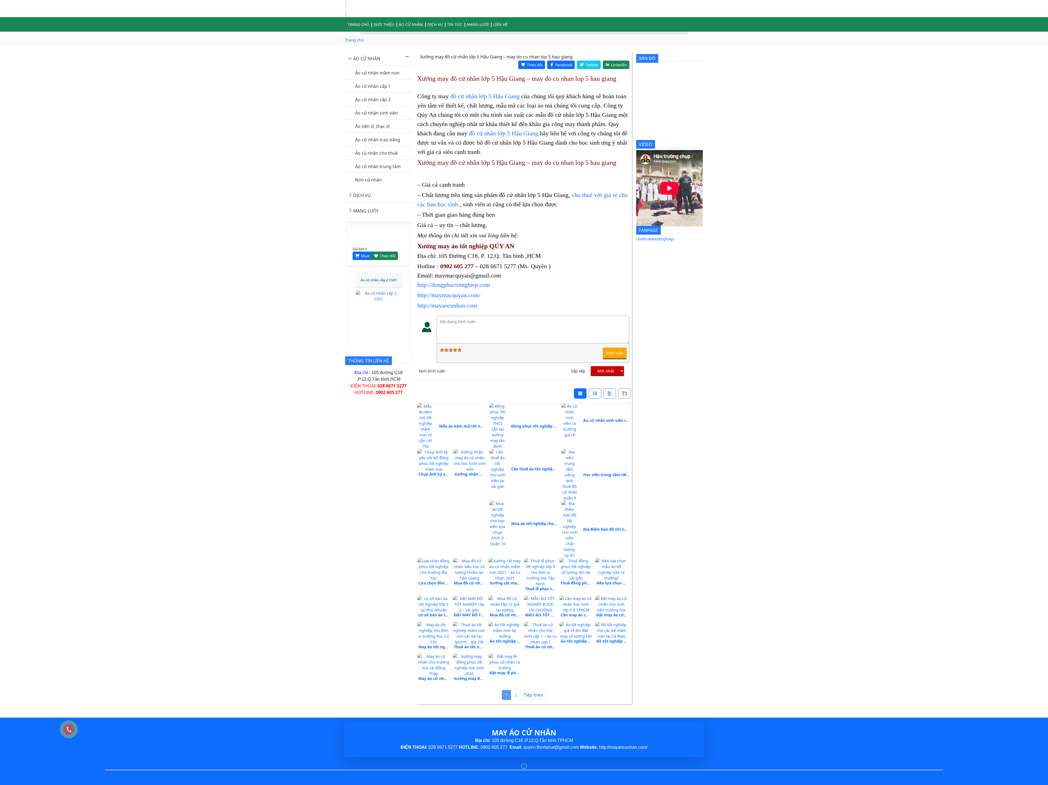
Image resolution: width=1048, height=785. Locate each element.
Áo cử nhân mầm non (377, 73)
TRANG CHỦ (358, 24)
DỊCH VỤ (435, 24)
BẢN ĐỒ (647, 58)
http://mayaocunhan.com (447, 305)
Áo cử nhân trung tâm (378, 166)
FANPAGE (648, 230)
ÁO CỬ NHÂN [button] (411, 24)
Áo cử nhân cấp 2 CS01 (379, 267)
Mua (364, 243)
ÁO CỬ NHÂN (366, 59)
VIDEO (645, 144)
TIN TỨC (454, 24)
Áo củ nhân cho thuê (376, 153)
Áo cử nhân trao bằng (377, 140)
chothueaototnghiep (655, 238)
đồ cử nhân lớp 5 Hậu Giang (485, 96)
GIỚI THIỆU (384, 24)
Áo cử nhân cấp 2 (373, 100)
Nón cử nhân (368, 180)
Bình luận (615, 353)
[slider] (451, 350)
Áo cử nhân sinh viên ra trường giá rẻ (619, 420)
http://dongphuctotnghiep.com (453, 284)
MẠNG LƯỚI (478, 24)
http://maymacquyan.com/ (448, 295)
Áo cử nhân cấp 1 (373, 86)
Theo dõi (387, 243)
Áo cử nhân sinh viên (376, 113)
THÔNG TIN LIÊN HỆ (368, 361)
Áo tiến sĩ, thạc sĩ (372, 126)
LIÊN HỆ (500, 24)
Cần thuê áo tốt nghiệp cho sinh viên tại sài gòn (556, 468)
